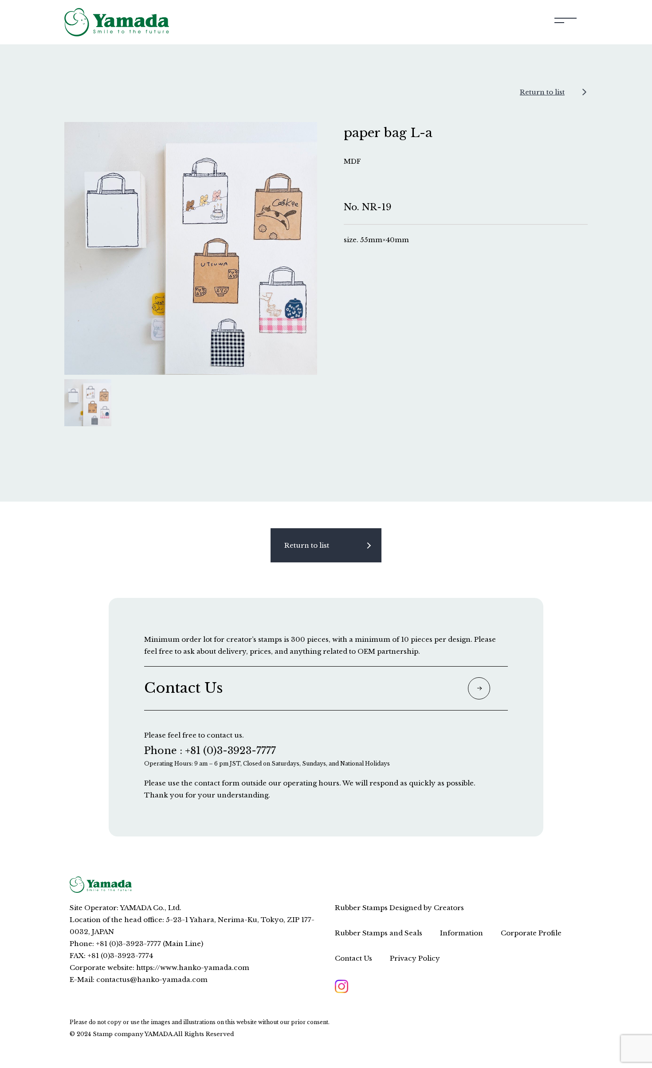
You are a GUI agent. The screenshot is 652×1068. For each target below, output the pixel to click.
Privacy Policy (415, 958)
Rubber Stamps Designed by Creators (399, 907)
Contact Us (353, 958)
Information (461, 933)
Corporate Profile (531, 933)
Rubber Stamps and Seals (378, 933)
